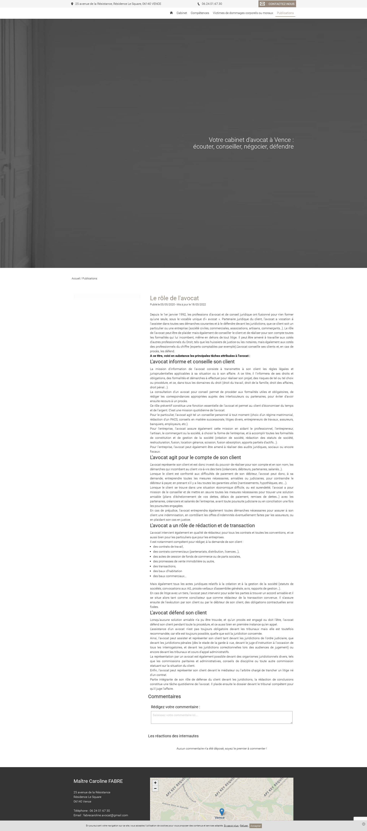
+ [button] (155, 782)
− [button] (155, 788)
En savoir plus (231, 825)
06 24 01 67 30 (100, 810)
